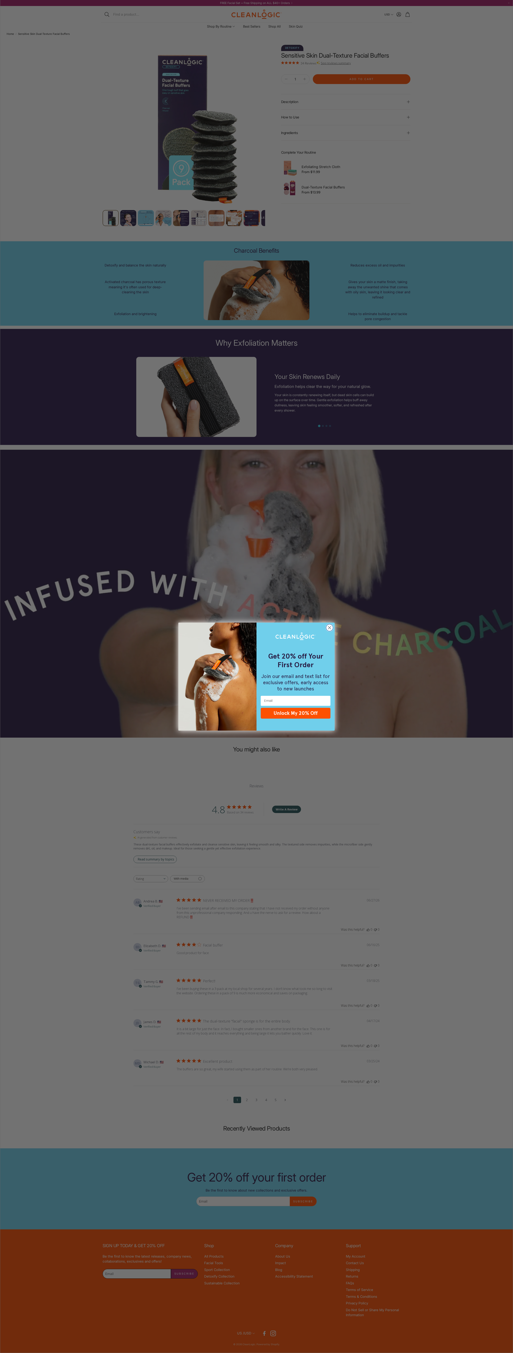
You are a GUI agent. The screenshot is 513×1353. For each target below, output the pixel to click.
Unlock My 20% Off (296, 713)
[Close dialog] (329, 627)
